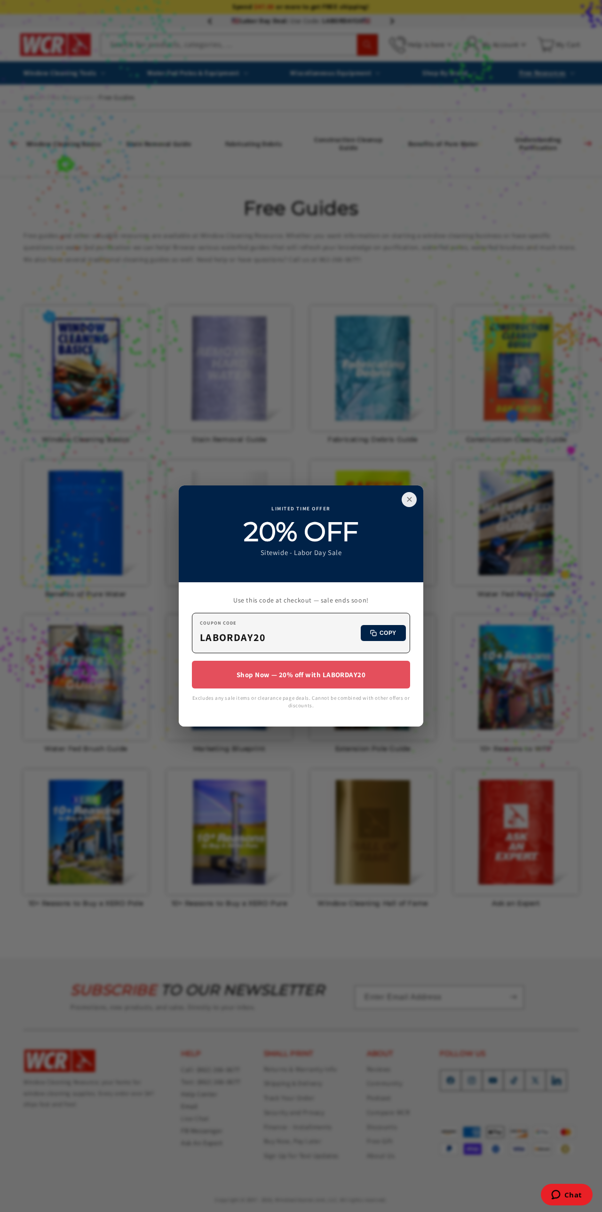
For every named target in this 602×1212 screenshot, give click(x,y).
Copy (388, 633)
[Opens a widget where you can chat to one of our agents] (566, 1195)
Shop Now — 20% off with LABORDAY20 (301, 674)
